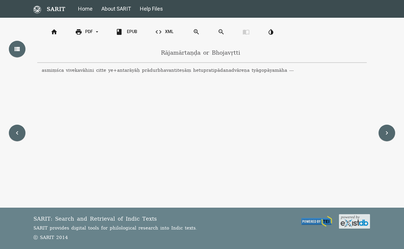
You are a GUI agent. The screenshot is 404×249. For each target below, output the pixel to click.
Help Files (151, 9)
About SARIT (116, 9)
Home (85, 9)
